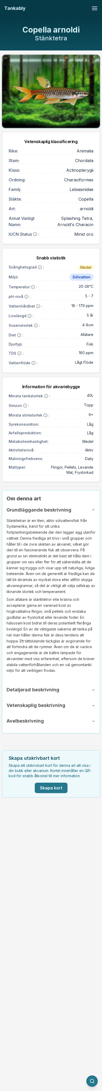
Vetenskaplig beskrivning (36, 705)
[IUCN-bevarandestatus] (35, 234)
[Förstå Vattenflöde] (33, 363)
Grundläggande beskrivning (39, 510)
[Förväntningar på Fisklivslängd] (29, 316)
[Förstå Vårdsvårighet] (40, 267)
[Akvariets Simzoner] (25, 406)
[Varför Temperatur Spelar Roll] (33, 287)
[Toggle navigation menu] (95, 8)
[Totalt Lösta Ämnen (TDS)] (19, 353)
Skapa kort (51, 787)
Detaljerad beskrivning (33, 689)
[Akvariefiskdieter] (19, 335)
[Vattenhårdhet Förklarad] (38, 306)
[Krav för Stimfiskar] (45, 415)
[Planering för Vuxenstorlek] (36, 325)
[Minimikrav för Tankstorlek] (46, 396)
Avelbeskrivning (25, 721)
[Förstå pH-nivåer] (26, 297)
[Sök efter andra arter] (92, 1081)
